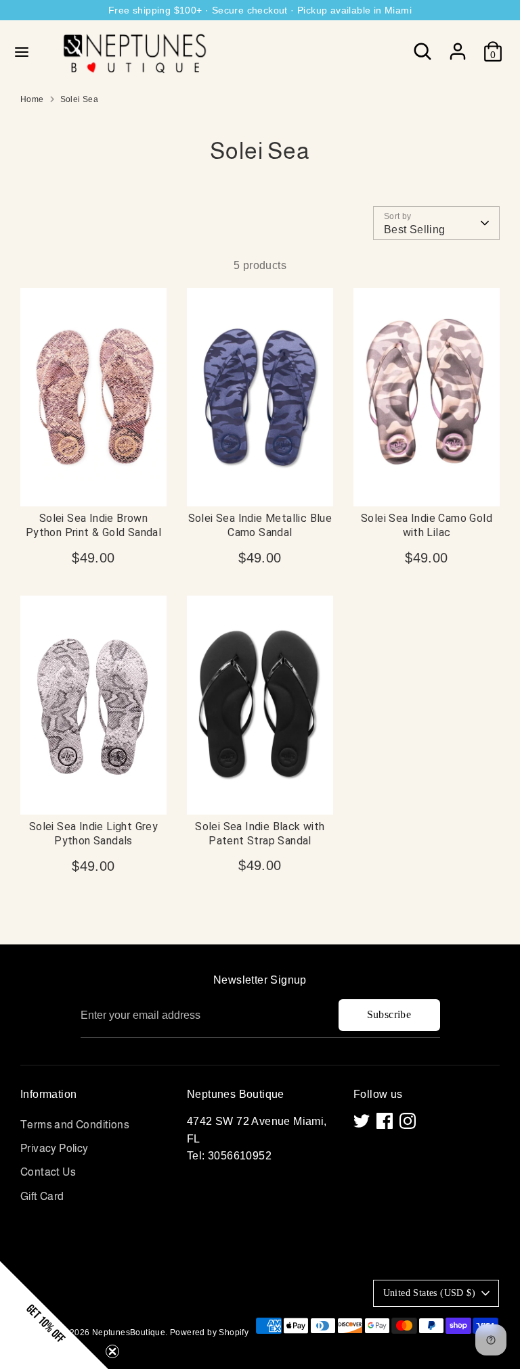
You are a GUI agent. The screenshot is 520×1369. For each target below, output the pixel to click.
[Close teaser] (112, 1351)
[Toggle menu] (21, 51)
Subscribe (389, 1014)
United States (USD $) (429, 1293)
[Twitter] (361, 1121)
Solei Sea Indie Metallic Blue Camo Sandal (260, 525)
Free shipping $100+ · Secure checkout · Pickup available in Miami (260, 10)
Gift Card (42, 1196)
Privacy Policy (54, 1148)
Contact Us (48, 1172)
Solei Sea (79, 99)
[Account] (457, 46)
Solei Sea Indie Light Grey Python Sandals (93, 833)
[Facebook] (384, 1121)
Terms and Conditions (74, 1124)
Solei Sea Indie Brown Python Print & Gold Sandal (93, 525)
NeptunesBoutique (128, 1332)
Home (32, 99)
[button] (54, 1315)
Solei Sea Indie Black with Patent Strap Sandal (259, 833)
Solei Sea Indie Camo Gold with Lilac (426, 525)
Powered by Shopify (209, 1332)
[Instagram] (407, 1121)
